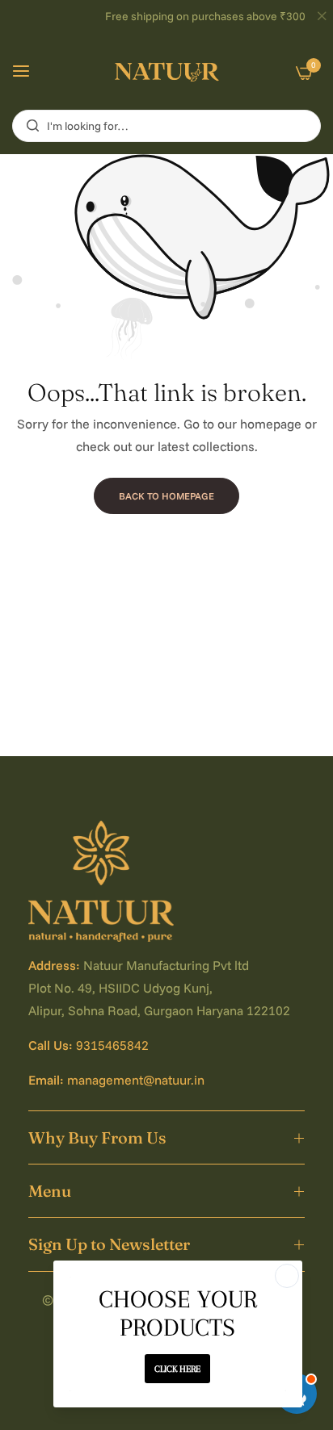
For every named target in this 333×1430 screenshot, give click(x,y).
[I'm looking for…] (28, 126)
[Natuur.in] (167, 71)
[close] (321, 17)
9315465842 (112, 1045)
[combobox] (166, 126)
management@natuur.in (135, 1080)
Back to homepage (166, 496)
